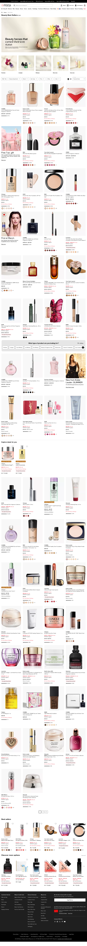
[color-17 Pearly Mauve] (2, 807)
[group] (43, 34)
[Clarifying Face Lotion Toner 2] (11, 574)
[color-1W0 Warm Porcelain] (75, 559)
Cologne (20, 72)
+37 (56, 724)
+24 (78, 337)
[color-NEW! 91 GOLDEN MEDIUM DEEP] (7, 290)
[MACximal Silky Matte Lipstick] (33, 138)
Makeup (37, 72)
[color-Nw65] (78, 850)
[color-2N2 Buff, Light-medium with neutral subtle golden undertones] (24, 123)
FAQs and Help (4, 897)
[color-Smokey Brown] (32, 392)
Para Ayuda (3, 904)
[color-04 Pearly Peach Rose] (9, 807)
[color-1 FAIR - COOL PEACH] (47, 123)
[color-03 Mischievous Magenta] (52, 165)
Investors (42, 904)
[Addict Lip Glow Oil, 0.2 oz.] (54, 408)
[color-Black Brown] (26, 337)
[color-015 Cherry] (54, 434)
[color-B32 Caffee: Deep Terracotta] (71, 123)
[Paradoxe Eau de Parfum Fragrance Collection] (65, 866)
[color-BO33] (50, 553)
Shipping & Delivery (5, 909)
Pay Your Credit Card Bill (19, 909)
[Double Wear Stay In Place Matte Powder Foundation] (76, 531)
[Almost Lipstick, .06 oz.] (33, 489)
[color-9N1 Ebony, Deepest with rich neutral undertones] (9, 850)
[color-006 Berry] (47, 434)
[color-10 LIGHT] (2, 290)
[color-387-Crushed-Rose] (52, 601)
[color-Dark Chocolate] (26, 392)
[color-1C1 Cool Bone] (4, 435)
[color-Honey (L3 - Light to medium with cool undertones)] (75, 337)
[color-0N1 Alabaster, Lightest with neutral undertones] (26, 123)
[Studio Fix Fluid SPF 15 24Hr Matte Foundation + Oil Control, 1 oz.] (33, 531)
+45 (13, 208)
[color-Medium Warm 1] (75, 295)
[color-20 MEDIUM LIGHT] (11, 290)
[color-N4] (45, 208)
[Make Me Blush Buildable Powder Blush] (54, 138)
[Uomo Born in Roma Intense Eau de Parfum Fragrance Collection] (76, 657)
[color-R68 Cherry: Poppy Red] (67, 123)
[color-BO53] (52, 553)
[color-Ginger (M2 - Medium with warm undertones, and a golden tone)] (73, 337)
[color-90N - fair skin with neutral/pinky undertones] (69, 252)
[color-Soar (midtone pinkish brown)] (54, 250)
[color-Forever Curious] (24, 165)
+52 (34, 122)
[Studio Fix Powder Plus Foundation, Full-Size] (54, 180)
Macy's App (30, 902)
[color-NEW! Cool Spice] (45, 250)
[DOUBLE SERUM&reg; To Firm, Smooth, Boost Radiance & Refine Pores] (54, 267)
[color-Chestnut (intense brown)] (50, 250)
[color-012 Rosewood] (52, 434)
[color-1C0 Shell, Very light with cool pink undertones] (28, 123)
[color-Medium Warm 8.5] (69, 295)
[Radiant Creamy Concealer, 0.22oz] (76, 311)
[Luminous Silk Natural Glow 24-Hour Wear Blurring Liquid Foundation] (54, 95)
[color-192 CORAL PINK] (73, 203)
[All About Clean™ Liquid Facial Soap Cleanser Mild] (54, 489)
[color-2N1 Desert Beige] (2, 435)
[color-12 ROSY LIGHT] (9, 290)
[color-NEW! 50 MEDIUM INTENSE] (4, 290)
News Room (43, 913)
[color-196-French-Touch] (47, 601)
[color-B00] (47, 553)
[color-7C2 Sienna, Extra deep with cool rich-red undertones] (7, 850)
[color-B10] (45, 553)
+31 (56, 250)
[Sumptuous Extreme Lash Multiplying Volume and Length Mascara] (33, 740)
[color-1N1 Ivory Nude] (71, 559)
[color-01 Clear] (4, 807)
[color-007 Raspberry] (50, 434)
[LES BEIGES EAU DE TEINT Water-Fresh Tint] (76, 618)
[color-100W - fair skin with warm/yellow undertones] (73, 252)
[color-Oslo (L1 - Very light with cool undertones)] (50, 725)
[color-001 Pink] (45, 434)
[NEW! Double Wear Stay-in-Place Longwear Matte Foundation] (33, 95)
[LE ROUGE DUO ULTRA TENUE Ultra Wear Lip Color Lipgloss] (76, 180)
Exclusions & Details (63, 913)
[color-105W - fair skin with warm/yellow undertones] (75, 252)
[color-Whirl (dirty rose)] (52, 250)
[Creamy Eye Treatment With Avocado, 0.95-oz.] (54, 657)
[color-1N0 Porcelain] (7, 435)
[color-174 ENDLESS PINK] (67, 203)
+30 (77, 559)
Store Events (30, 916)
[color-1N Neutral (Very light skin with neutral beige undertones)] (32, 602)
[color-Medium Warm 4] (73, 295)
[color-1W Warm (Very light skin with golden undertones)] (30, 602)
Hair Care (72, 72)
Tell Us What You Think (32, 924)
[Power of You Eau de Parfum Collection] (76, 740)
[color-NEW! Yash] (32, 165)
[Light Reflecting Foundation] (54, 698)
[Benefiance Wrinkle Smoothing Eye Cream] (11, 618)
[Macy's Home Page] (6, 5)
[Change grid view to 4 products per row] (68, 79)
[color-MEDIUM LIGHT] (71, 641)
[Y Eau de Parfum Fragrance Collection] (36, 866)
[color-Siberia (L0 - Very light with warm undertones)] (47, 725)
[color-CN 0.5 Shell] (4, 208)
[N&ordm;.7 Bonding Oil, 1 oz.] (11, 698)
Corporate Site (43, 902)
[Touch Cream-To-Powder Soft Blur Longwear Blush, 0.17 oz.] (76, 95)
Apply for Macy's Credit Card (20, 897)
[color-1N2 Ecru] (9, 435)
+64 (56, 208)
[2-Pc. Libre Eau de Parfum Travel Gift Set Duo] (33, 408)
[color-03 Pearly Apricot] (11, 807)
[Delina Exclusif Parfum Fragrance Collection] (54, 366)
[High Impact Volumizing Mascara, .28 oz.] (33, 311)
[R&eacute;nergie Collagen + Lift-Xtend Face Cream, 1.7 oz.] (11, 657)
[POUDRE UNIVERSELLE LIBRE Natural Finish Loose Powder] (11, 267)
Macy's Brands (31, 907)
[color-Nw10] (52, 208)
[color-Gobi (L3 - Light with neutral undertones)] (54, 725)
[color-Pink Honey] (26, 516)
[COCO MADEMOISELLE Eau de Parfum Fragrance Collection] (11, 95)
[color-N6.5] (76, 850)
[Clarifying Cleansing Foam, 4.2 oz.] (76, 489)
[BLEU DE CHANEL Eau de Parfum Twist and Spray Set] (76, 698)
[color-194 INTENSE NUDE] (75, 203)
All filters (81, 343)
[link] (11, 112)
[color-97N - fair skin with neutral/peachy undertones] (71, 252)
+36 (56, 122)
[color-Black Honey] (24, 516)
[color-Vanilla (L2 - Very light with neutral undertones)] (69, 337)
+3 (77, 122)
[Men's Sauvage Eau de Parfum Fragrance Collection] (11, 311)
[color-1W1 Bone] (11, 435)
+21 (13, 435)
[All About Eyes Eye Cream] (54, 618)
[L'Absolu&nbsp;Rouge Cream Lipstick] (54, 574)
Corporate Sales (44, 899)
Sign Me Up (70, 900)
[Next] (41, 94)
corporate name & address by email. (65, 938)
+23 (77, 295)
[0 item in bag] (85, 5)
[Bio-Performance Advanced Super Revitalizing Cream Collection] (33, 781)
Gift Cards (16, 902)
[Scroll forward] (83, 347)
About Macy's (43, 897)
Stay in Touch (30, 914)
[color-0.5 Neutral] (26, 207)
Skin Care (55, 72)
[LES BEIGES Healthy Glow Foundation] (54, 531)
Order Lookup (4, 902)
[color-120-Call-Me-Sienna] (54, 601)
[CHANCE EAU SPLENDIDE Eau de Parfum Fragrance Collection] (11, 531)
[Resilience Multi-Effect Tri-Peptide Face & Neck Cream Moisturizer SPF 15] (33, 657)
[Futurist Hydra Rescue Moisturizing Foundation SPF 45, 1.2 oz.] (11, 408)
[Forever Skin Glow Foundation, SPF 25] (33, 180)
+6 (34, 392)
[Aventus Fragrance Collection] (76, 138)
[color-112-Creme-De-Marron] (45, 601)
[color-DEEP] (67, 641)
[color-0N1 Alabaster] (67, 559)
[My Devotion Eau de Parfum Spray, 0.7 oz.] (11, 740)
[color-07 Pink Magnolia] (21, 850)
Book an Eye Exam (31, 921)
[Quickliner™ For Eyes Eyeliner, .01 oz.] (33, 366)
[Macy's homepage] (2, 12)
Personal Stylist (31, 911)
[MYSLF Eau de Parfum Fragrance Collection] (79, 866)
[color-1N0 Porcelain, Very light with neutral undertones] (32, 123)
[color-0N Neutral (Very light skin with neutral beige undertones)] (28, 602)
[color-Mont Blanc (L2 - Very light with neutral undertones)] (52, 725)
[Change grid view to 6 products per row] (70, 79)
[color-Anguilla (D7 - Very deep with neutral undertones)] (45, 725)
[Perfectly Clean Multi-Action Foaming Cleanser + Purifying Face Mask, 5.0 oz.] (76, 408)
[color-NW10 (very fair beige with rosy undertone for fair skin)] (28, 559)
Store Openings (31, 919)
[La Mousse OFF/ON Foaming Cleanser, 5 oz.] (33, 618)
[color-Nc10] (54, 208)
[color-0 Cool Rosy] (30, 207)
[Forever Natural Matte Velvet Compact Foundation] (33, 574)
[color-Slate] (28, 392)
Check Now (70, 913)
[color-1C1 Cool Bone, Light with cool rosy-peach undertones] (30, 123)
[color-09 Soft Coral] (23, 850)
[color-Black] (24, 337)
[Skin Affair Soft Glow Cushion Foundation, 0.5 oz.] (76, 267)
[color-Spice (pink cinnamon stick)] (47, 250)
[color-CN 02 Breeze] (11, 208)
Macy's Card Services (19, 907)
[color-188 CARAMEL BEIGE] (71, 203)
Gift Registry (30, 926)
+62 (34, 559)
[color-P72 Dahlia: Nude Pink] (75, 123)
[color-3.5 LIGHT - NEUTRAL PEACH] (50, 123)
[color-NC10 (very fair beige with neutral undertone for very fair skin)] (24, 559)
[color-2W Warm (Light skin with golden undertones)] (24, 602)
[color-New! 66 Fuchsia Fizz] (50, 165)
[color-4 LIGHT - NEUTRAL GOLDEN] (54, 123)
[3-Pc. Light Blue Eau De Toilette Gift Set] (22, 866)
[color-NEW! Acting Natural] (30, 165)
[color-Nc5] (47, 208)
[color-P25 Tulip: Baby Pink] (69, 123)
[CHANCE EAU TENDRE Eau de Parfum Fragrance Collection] (11, 366)
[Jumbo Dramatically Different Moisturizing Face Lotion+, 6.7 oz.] (22, 453)
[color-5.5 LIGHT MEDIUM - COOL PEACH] (45, 123)
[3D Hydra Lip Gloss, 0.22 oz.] (11, 781)
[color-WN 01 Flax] (9, 208)
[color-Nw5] (50, 208)
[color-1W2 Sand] (73, 559)
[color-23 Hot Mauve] (54, 165)
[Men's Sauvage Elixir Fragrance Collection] (11, 489)
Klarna (2, 899)
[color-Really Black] (30, 392)
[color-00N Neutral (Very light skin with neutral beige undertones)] (26, 602)
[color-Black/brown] (24, 392)
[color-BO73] (54, 553)
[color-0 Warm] (28, 207)
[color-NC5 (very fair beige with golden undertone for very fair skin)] (26, 559)
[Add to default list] (13, 446)
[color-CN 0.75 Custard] (7, 208)
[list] (43, 34)
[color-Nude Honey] (28, 516)
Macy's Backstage (31, 904)
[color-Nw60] (80, 850)
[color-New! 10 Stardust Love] (45, 165)
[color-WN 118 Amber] (35, 850)
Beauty (5, 12)
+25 (13, 807)
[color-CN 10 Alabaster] (33, 850)
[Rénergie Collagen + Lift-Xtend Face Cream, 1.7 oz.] (65, 830)
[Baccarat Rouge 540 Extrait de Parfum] (33, 267)
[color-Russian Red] (26, 165)
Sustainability (43, 918)
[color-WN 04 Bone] (2, 208)
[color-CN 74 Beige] (37, 850)
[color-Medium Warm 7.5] (71, 295)
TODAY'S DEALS (14, 1)
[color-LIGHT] (69, 641)
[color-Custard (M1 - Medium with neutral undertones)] (67, 337)
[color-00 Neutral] (24, 207)
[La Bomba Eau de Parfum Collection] (54, 311)
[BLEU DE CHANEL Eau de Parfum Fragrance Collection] (33, 224)
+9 (77, 203)
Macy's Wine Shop (31, 909)
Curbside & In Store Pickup (33, 897)
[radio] (24, 123)
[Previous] (24, 94)
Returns (2, 907)
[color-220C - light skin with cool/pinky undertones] (67, 252)
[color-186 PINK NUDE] (69, 203)
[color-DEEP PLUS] (73, 641)
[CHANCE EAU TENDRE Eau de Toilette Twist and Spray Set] (33, 698)
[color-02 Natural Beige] (7, 807)
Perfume (3, 72)
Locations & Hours (31, 899)
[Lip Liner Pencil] (54, 224)
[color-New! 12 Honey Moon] (47, 165)
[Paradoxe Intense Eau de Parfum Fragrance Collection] (50, 866)
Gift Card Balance (18, 904)
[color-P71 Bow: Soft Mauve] (73, 123)
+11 (56, 434)
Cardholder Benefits (18, 899)
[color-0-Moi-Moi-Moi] (50, 601)
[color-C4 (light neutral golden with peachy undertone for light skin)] (32, 559)
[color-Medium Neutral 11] (67, 295)
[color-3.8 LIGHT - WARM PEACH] (52, 123)
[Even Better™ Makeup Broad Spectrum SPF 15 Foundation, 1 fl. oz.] (11, 180)
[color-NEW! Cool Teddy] (28, 165)
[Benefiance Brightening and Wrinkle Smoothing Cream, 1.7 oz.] (54, 740)
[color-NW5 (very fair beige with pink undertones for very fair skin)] (30, 559)
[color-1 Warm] (32, 207)
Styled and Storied (44, 920)
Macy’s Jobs (43, 910)
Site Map (42, 915)
